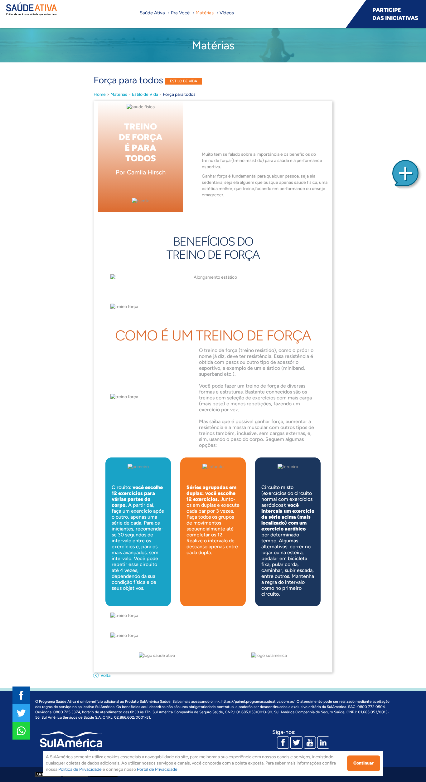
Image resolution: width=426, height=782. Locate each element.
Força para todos (179, 94)
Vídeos (227, 13)
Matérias (205, 13)
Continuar (363, 763)
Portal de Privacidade (157, 769)
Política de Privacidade (80, 769)
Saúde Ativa (152, 13)
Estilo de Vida (145, 94)
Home (100, 94)
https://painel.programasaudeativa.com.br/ (258, 701)
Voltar (105, 675)
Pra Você (180, 13)
